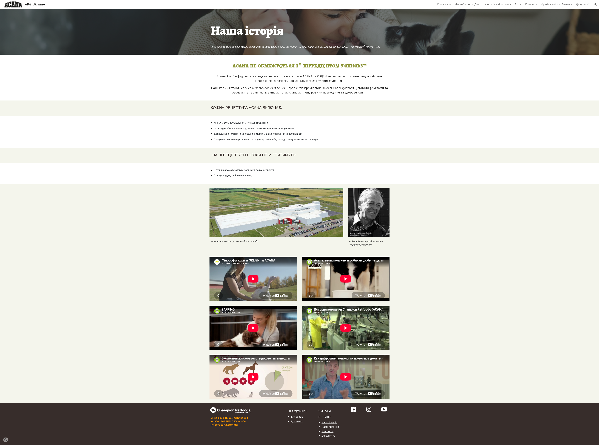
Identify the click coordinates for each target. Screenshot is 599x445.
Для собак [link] (461, 4)
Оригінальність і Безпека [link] (556, 4)
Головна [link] (442, 4)
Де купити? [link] (583, 4)
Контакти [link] (531, 4)
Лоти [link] (518, 4)
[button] (595, 4)
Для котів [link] (480, 4)
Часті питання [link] (502, 4)
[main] (299, 27)
